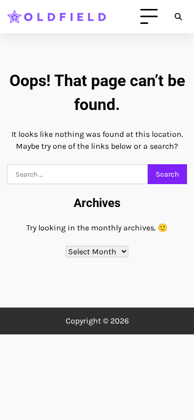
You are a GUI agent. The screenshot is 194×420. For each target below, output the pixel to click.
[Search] (178, 17)
